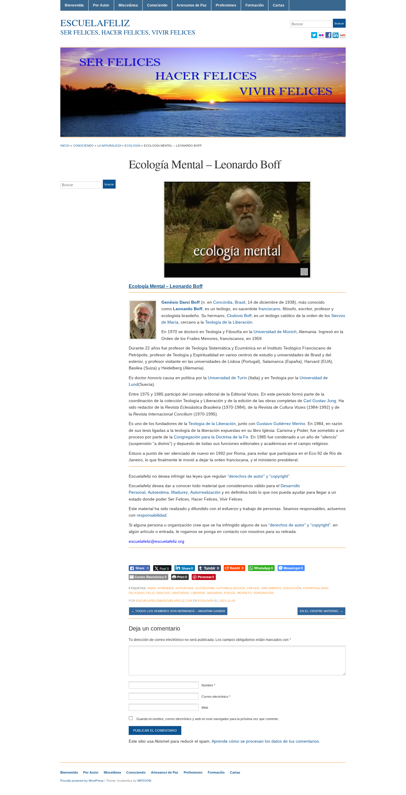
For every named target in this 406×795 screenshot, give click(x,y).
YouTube (343, 35)
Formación (255, 5)
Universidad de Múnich (275, 331)
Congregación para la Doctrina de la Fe (211, 437)
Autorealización (230, 588)
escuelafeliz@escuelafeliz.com (164, 600)
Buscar (339, 23)
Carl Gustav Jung (319, 400)
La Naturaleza (109, 145)
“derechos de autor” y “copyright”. (259, 476)
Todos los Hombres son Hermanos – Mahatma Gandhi (178, 611)
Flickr (321, 35)
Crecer (253, 588)
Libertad (198, 593)
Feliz (150, 593)
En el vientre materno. (321, 611)
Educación (292, 588)
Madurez (179, 492)
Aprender (165, 588)
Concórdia (222, 302)
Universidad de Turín (227, 377)
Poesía (229, 593)
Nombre (208, 685)
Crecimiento (271, 588)
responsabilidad (151, 515)
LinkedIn (336, 35)
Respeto (244, 593)
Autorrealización (205, 492)
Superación (263, 593)
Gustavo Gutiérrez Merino (280, 423)
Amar (151, 588)
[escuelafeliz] (203, 92)
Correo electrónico (216, 696)
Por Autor (101, 5)
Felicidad (136, 593)
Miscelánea (128, 5)
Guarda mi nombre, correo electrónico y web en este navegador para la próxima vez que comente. (207, 719)
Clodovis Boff (239, 315)
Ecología (132, 145)
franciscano (269, 308)
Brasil (240, 302)
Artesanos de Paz (192, 5)
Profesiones (226, 5)
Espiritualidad (315, 588)
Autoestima (158, 492)
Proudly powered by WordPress (81, 780)
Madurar (214, 593)
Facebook (328, 35)
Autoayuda (184, 588)
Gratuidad (180, 593)
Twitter (314, 35)
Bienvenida (74, 5)
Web (205, 707)
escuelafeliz (95, 22)
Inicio (65, 145)
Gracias (163, 593)
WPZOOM (144, 780)
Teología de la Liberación (228, 322)
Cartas (278, 5)
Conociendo (157, 5)
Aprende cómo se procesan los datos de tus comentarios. (266, 741)
